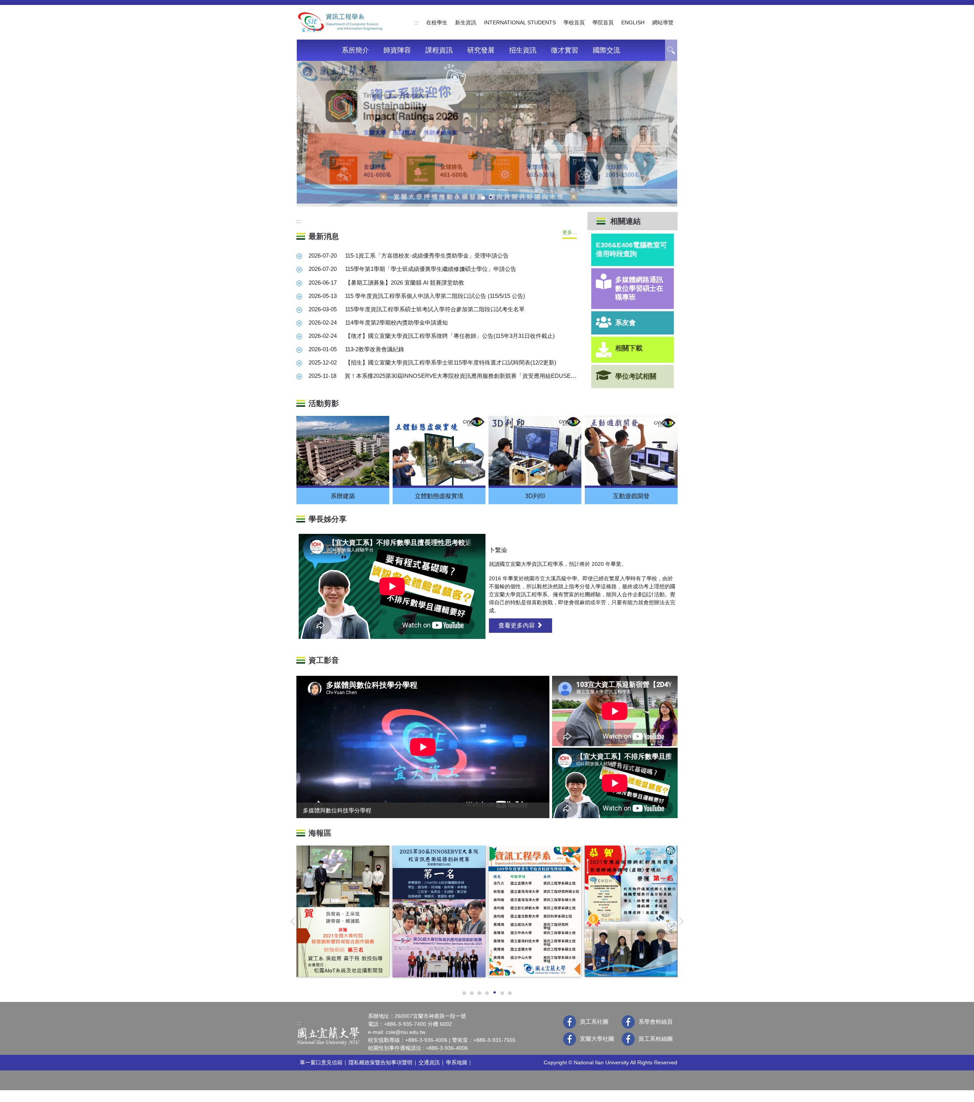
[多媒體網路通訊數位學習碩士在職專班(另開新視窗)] (603, 281)
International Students (520, 22)
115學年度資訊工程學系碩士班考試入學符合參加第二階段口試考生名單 (435, 309)
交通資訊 (429, 1062)
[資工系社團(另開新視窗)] (569, 1022)
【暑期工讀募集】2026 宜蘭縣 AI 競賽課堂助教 (404, 282)
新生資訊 (465, 22)
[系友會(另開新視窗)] (603, 322)
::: (416, 22)
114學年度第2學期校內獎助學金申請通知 (401, 322)
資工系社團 (594, 1021)
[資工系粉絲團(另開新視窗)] (628, 1039)
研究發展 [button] (481, 50)
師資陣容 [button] (397, 50)
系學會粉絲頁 (655, 1021)
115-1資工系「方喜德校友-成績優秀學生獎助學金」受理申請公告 (427, 255)
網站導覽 (662, 22)
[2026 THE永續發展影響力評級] (487, 132)
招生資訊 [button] (522, 50)
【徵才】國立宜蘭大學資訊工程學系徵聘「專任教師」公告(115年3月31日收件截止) (450, 336)
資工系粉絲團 (655, 1038)
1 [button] (671, 50)
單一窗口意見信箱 (321, 1062)
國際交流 (606, 50)
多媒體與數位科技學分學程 (337, 810)
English (633, 22)
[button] (294, 921)
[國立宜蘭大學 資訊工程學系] (340, 22)
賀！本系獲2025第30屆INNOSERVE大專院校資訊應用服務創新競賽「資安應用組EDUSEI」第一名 (461, 376)
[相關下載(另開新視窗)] (603, 349)
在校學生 (436, 22)
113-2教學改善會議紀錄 (374, 349)
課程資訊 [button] (439, 50)
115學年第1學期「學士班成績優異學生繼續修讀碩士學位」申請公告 (430, 269)
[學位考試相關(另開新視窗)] (603, 375)
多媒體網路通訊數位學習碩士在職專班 (639, 288)
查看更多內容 (517, 625)
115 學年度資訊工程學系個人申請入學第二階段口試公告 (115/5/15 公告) (435, 296)
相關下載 (629, 348)
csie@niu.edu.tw (405, 1032)
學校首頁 (574, 22)
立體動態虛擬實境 (439, 496)
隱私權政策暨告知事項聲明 (380, 1062)
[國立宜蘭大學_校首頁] (328, 1036)
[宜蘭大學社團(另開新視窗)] (569, 1039)
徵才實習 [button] (564, 50)
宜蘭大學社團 (597, 1038)
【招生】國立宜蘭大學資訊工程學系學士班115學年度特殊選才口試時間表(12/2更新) (450, 362)
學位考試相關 (635, 376)
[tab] (483, 197)
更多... (569, 232)
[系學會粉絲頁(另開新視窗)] (628, 1022)
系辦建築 (343, 496)
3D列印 (535, 496)
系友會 (625, 322)
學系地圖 (456, 1062)
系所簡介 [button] (355, 50)
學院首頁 (603, 22)
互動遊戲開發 (631, 496)
